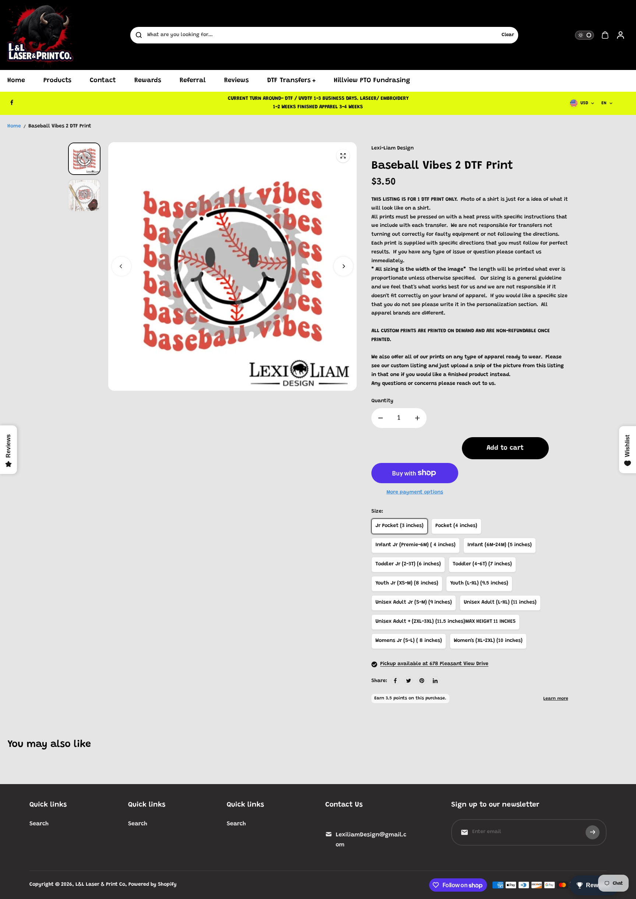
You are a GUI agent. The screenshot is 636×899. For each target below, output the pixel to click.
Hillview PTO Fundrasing (372, 80)
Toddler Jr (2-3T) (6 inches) (408, 564)
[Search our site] (139, 35)
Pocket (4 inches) (456, 525)
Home (16, 80)
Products (57, 80)
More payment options (414, 492)
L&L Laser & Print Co (100, 884)
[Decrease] (380, 418)
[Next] (343, 266)
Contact (103, 80)
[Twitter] (408, 680)
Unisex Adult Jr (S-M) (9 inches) (413, 602)
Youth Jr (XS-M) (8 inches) (406, 583)
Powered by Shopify (152, 884)
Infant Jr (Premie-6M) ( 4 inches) (415, 545)
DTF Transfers (289, 80)
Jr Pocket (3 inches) (399, 525)
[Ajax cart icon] (605, 35)
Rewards (147, 80)
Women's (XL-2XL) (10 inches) (488, 640)
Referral (193, 80)
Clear (508, 35)
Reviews (236, 80)
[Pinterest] (421, 680)
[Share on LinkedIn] (435, 680)
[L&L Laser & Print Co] (40, 35)
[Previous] (121, 266)
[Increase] (417, 418)
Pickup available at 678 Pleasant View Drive (434, 664)
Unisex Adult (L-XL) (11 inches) (500, 602)
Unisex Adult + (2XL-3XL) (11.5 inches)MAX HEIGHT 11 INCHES (445, 621)
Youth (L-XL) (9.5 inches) (479, 583)
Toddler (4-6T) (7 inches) (482, 564)
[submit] (593, 832)
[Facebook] (11, 102)
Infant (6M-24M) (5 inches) (499, 545)
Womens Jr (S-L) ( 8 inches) (408, 640)
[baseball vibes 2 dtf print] (343, 156)
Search (39, 824)
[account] (620, 35)
